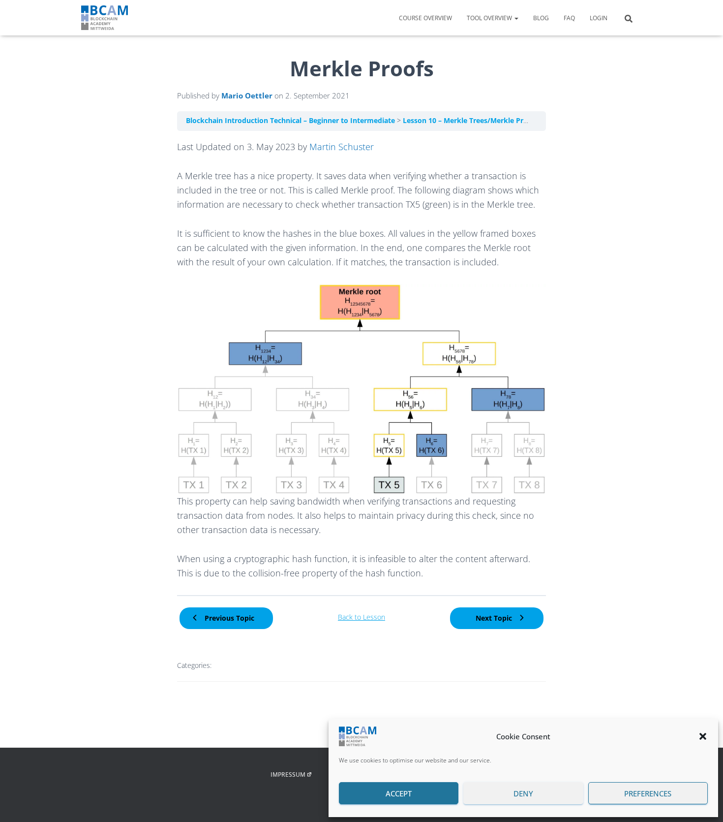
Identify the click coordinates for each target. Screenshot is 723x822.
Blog (541, 18)
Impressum (288, 774)
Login (598, 18)
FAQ (569, 18)
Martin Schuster (341, 147)
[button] (703, 736)
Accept (399, 793)
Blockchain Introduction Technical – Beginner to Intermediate (291, 120)
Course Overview (425, 18)
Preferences (647, 793)
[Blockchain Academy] (104, 17)
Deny (523, 793)
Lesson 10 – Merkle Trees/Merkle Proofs (471, 120)
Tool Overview (490, 18)
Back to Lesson (361, 617)
